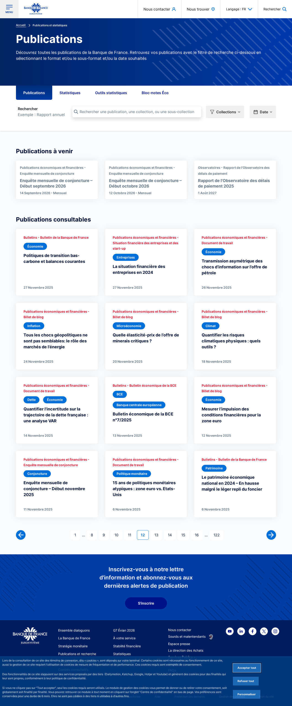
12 (145, 534)
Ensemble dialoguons (74, 630)
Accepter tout (246, 667)
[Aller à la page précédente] (21, 535)
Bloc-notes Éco (155, 92)
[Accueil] (30, 635)
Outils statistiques (111, 92)
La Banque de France (74, 638)
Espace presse (179, 644)
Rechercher (28, 108)
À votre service (124, 638)
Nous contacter (179, 630)
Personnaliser (246, 694)
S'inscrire (146, 603)
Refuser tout (245, 681)
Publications (34, 92)
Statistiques (70, 92)
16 (199, 534)
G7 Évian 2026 (124, 630)
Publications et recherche (77, 654)
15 (185, 534)
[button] (275, 9)
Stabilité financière (127, 646)
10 (118, 534)
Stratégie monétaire (73, 646)
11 (131, 534)
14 (172, 534)
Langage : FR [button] (236, 9)
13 (158, 534)
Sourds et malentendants (187, 636)
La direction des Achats (185, 650)
